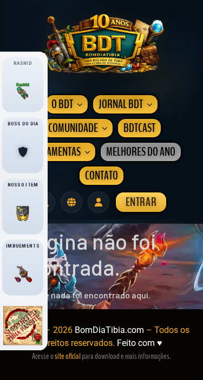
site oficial (68, 356)
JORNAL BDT (121, 104)
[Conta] (98, 202)
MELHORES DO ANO (140, 152)
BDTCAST (139, 128)
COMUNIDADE (73, 128)
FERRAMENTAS (54, 152)
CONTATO (101, 176)
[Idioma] (71, 202)
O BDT (62, 104)
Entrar (141, 202)
